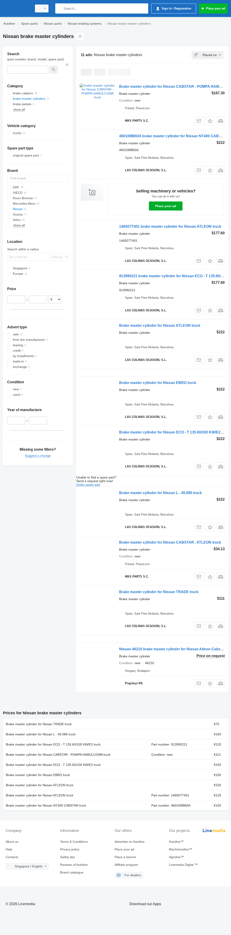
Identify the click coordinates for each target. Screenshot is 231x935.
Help (9, 849)
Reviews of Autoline (74, 864)
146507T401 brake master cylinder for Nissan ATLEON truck (170, 226)
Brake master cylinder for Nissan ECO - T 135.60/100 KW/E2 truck (174, 432)
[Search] (59, 8)
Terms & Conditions (74, 841)
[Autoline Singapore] (16, 8)
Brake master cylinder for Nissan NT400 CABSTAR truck (46, 805)
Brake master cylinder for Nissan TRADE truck (159, 592)
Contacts (12, 857)
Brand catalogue (71, 872)
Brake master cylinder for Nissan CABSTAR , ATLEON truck (170, 542)
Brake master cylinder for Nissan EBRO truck (157, 383)
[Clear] (67, 64)
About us (12, 841)
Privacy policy (69, 849)
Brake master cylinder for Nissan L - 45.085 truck (160, 493)
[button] (210, 121)
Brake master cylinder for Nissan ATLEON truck (159, 325)
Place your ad (165, 206)
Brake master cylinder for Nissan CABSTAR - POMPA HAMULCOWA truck (58, 754)
